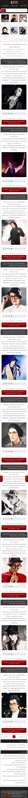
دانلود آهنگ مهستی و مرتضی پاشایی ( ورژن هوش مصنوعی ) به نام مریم (14, 129)
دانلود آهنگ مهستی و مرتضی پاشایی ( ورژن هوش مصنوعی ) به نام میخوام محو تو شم (14, 400)
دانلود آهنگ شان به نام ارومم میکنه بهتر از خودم (14, 756)
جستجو (3, 10)
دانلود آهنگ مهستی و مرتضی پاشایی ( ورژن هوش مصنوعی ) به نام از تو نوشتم (14, 62)
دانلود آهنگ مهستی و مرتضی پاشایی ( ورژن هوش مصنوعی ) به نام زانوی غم (14, 264)
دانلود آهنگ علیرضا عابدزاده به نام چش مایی (15, 769)
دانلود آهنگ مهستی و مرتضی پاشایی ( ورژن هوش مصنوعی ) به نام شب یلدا (14, 602)
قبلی (21, 736)
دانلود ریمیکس (14, 6)
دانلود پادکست (5, 6)
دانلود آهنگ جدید (21, 745)
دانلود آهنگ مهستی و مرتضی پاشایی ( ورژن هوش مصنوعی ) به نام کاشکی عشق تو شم (14, 197)
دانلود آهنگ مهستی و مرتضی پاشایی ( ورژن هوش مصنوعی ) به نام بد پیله (14, 535)
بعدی (7, 736)
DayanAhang (16, 82)
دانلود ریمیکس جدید (11, 747)
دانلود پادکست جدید (21, 747)
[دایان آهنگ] (14, 2)
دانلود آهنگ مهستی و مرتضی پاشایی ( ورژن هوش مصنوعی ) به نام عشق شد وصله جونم (14, 332)
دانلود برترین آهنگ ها (12, 745)
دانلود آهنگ (23, 6)
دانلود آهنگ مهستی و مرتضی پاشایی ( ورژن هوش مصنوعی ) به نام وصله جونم (14, 467)
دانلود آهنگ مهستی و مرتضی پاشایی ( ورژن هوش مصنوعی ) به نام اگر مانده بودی (14, 670)
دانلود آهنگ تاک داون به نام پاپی (18, 762)
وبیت (9, 796)
